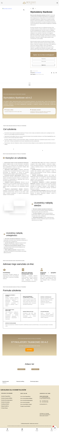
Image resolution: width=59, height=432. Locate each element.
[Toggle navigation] (48, 3)
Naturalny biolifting (20, 381)
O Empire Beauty (4, 408)
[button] (1, 2)
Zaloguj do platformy (5, 406)
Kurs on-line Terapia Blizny (25, 396)
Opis (29, 84)
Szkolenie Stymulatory (5, 402)
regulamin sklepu (44, 415)
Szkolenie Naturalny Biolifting (6, 398)
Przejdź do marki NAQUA (25, 406)
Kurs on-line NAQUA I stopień (26, 404)
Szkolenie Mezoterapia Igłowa (6, 400)
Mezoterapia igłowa (34, 381)
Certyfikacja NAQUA (5, 404)
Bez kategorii (38, 72)
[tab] (29, 85)
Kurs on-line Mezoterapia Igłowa (26, 400)
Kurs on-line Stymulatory (25, 402)
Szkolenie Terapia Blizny (5, 396)
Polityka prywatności (45, 414)
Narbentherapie (5, 381)
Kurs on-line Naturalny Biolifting (26, 398)
